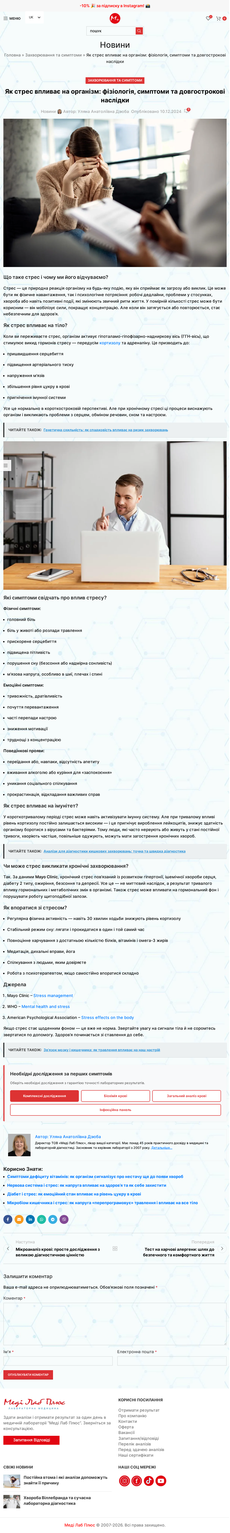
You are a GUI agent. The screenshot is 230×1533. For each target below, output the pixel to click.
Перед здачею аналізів (141, 1449)
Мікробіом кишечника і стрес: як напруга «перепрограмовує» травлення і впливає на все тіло (102, 1202)
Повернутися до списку (115, 1248)
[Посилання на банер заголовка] (115, 6)
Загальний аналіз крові (186, 1096)
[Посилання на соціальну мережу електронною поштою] (19, 1219)
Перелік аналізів (134, 1444)
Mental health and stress (46, 1006)
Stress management (53, 995)
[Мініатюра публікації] (11, 1481)
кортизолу (110, 342)
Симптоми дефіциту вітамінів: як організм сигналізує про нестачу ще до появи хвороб (95, 1176)
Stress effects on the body (107, 1017)
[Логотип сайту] (115, 18)
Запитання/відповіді (138, 1438)
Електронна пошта (137, 1351)
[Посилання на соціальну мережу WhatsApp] (41, 1219)
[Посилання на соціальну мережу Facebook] (7, 1219)
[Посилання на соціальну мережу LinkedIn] (30, 1219)
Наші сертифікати (135, 1455)
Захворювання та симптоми (53, 55)
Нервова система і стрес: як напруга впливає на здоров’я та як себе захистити (86, 1185)
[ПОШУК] (139, 30)
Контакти (127, 1421)
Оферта (126, 1427)
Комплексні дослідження (44, 1096)
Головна (12, 55)
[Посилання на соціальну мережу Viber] (64, 1219)
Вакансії (126, 1432)
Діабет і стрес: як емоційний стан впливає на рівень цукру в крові (74, 1194)
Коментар (14, 1298)
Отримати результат (139, 1410)
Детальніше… (161, 1148)
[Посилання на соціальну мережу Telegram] (52, 1219)
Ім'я (8, 1351)
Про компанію (132, 1415)
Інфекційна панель (115, 1110)
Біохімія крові (115, 1096)
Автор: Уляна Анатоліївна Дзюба (96, 111)
